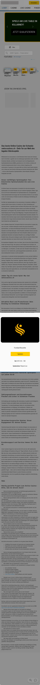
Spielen (20, 354)
